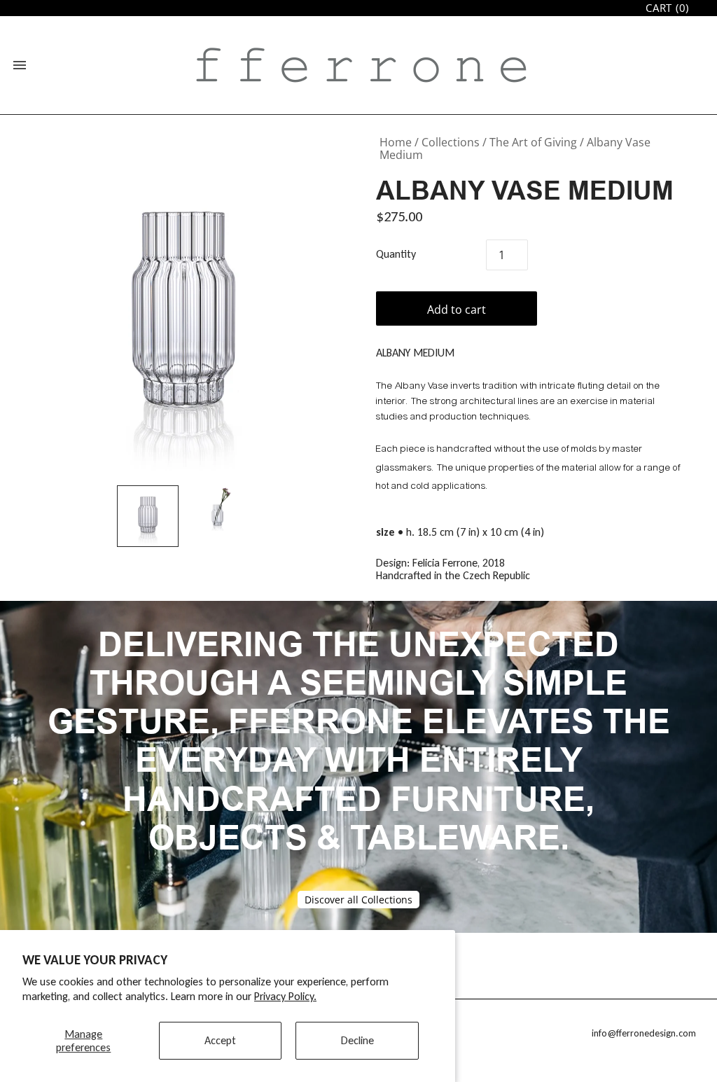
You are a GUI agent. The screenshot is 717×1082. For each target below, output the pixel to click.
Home (396, 142)
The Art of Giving (533, 142)
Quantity (396, 254)
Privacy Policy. (285, 996)
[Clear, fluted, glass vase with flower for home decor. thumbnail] (218, 508)
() (667, 8)
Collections (451, 142)
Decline (357, 1040)
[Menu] (19, 65)
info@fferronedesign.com (644, 1033)
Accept (220, 1040)
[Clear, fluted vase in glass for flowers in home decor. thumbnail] (148, 516)
